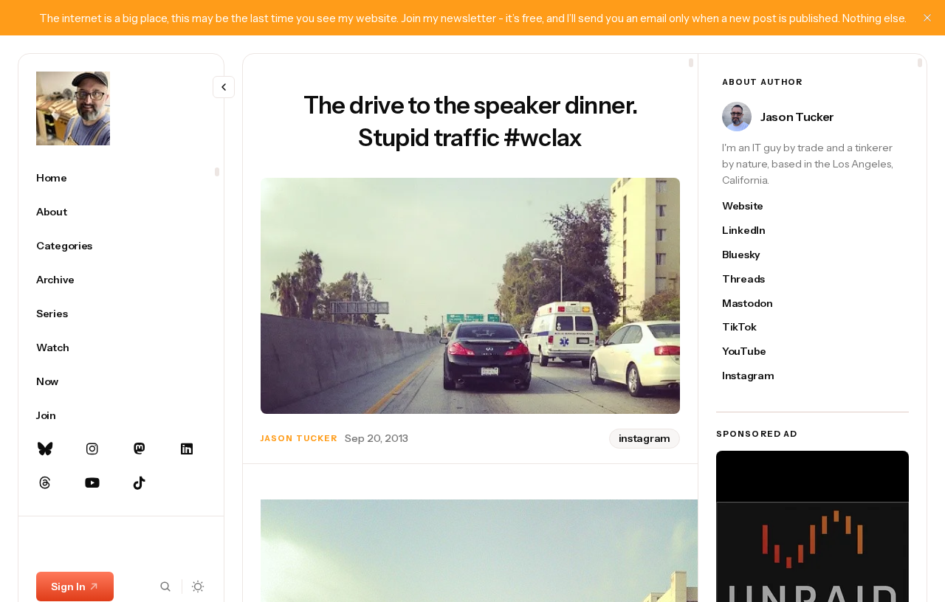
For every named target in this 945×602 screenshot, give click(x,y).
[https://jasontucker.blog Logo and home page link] (73, 108)
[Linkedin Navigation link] (187, 449)
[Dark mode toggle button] (198, 586)
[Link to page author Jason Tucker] (737, 116)
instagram (644, 438)
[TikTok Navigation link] (139, 483)
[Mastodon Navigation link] (139, 449)
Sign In (68, 586)
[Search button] (165, 586)
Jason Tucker (299, 438)
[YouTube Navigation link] (92, 483)
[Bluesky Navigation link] (45, 449)
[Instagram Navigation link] (92, 449)
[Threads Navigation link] (45, 483)
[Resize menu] (224, 87)
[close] (927, 18)
